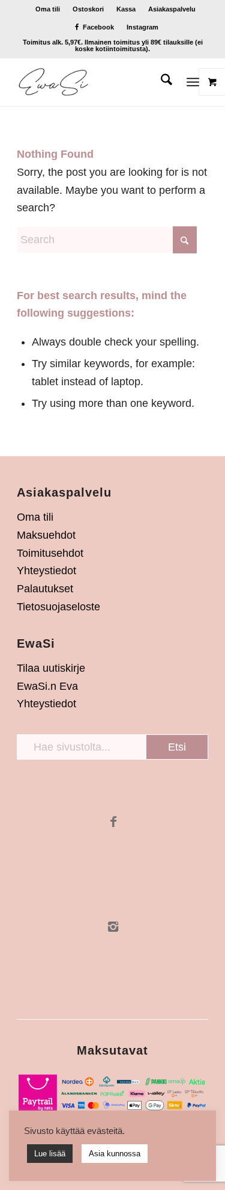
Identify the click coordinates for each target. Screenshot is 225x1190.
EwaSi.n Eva (47, 686)
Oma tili (47, 9)
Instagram (142, 27)
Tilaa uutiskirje (51, 668)
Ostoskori (88, 9)
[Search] (160, 82)
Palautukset (45, 589)
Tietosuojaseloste (58, 607)
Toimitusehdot (50, 553)
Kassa (126, 9)
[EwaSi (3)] (93, 82)
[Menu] (193, 81)
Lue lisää (49, 1153)
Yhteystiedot (46, 571)
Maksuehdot (46, 535)
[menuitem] (48, 9)
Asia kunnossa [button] (114, 1153)
